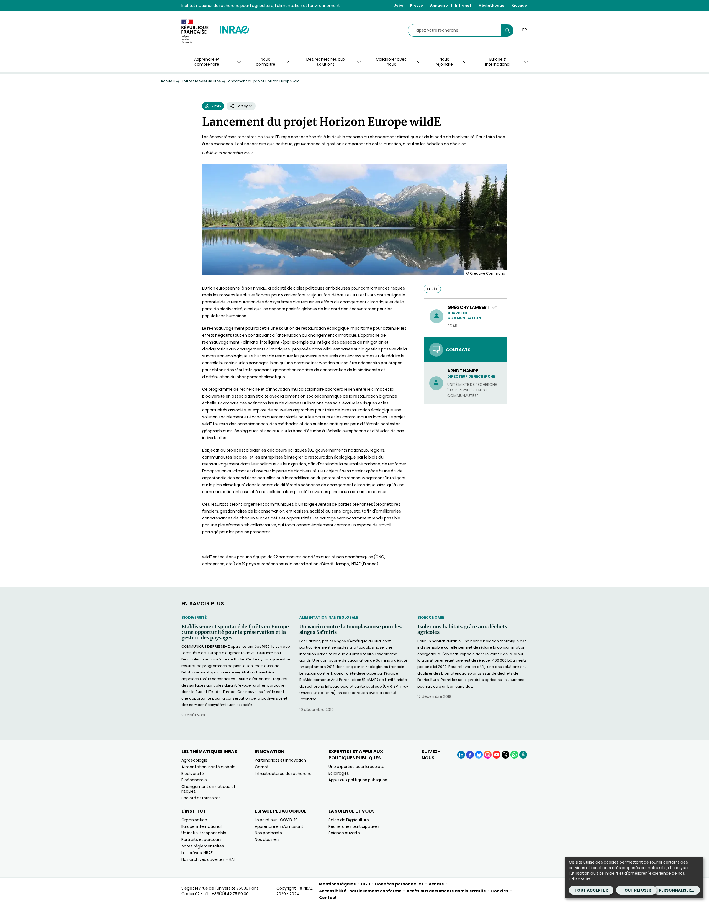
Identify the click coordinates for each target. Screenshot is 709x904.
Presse (416, 5)
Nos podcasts (268, 833)
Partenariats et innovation (280, 760)
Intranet (463, 5)
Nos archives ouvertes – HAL (208, 859)
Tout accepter (591, 890)
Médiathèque (491, 5)
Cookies (499, 891)
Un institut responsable (203, 833)
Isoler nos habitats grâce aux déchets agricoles (462, 629)
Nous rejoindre (444, 62)
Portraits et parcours (201, 839)
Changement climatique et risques (208, 789)
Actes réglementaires (202, 846)
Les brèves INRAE (197, 853)
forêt (432, 288)
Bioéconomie (430, 617)
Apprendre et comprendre (207, 62)
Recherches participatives (354, 826)
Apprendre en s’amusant (279, 826)
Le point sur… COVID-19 (276, 820)
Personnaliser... (676, 890)
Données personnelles (399, 884)
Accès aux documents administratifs (446, 891)
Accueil (168, 81)
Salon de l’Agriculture (348, 820)
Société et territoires (201, 798)
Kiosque (519, 5)
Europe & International (497, 62)
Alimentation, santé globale (328, 617)
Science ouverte (344, 833)
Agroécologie (194, 760)
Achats (436, 884)
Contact (328, 897)
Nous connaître (265, 62)
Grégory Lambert (469, 307)
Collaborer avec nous (391, 62)
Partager (244, 106)
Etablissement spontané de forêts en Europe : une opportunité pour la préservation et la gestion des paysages (235, 632)
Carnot (262, 767)
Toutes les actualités (201, 81)
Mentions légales (337, 884)
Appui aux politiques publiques (357, 780)
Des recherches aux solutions (325, 62)
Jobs (398, 5)
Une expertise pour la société (356, 766)
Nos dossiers (267, 839)
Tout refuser (636, 890)
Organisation (194, 820)
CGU (365, 884)
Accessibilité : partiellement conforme (360, 891)
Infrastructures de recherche (283, 773)
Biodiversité (194, 617)
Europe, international (201, 826)
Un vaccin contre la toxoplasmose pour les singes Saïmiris (350, 629)
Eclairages (338, 773)
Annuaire (439, 5)
